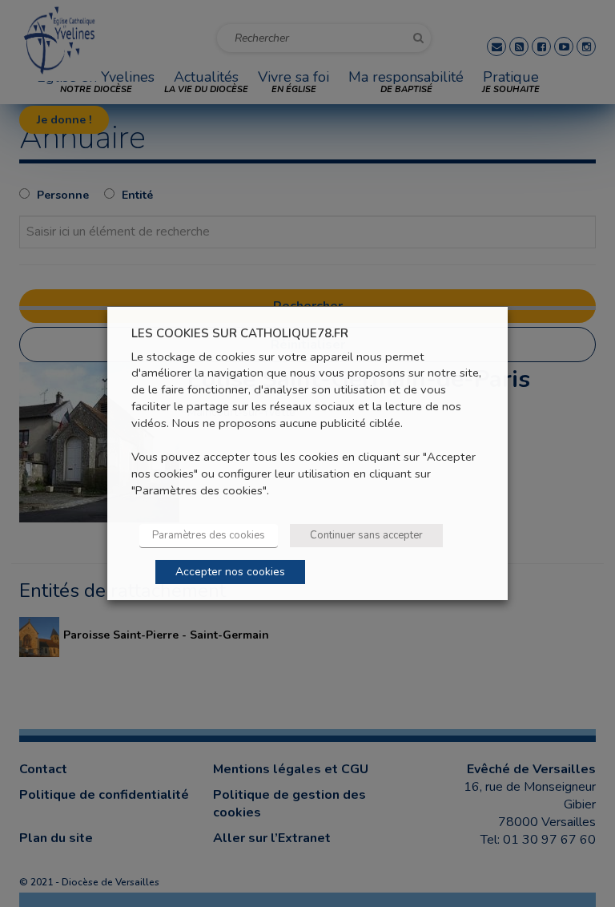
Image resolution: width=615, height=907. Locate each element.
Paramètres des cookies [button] (208, 535)
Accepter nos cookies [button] (230, 571)
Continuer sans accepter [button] (366, 535)
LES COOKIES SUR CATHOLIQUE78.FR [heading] (239, 334)
